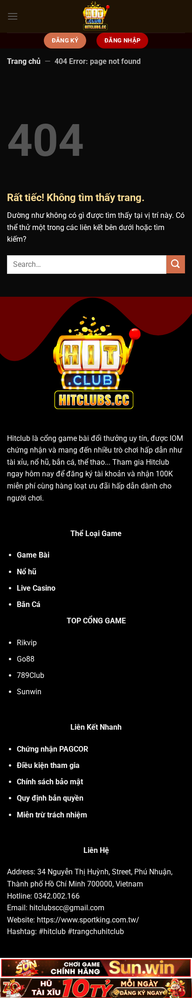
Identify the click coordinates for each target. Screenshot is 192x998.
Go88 (25, 659)
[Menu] (12, 16)
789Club (30, 675)
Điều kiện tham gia (48, 765)
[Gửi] (175, 264)
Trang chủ (24, 61)
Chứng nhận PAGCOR (52, 749)
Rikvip (27, 642)
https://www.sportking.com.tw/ (88, 919)
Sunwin (29, 691)
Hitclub (18, 438)
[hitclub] (96, 16)
